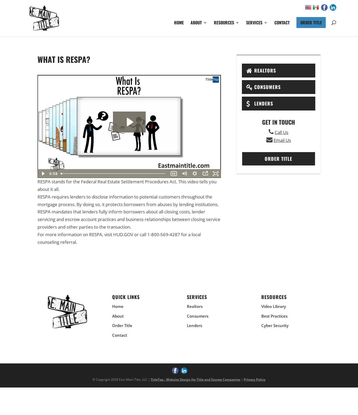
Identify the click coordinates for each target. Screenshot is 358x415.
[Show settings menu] (194, 173)
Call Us (281, 132)
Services (254, 23)
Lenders (263, 103)
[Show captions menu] (174, 173)
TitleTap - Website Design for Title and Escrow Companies (195, 379)
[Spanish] (316, 8)
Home (179, 23)
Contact (282, 23)
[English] (309, 8)
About (196, 23)
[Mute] (184, 173)
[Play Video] (42, 173)
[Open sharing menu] (205, 173)
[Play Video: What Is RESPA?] (129, 122)
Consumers (267, 87)
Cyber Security (275, 325)
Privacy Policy (254, 379)
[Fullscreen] (215, 173)
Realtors (265, 70)
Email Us (282, 140)
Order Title (311, 22)
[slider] (113, 173)
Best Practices (274, 316)
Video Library (273, 306)
